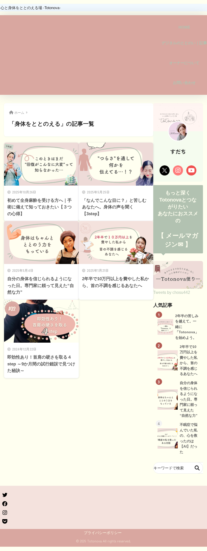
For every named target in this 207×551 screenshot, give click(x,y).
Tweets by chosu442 (171, 292)
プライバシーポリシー (103, 533)
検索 (197, 468)
